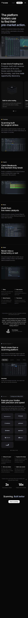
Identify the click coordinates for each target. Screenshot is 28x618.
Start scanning (14, 501)
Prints (24, 359)
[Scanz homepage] (4, 2)
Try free (19, 2)
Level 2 (12, 359)
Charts (18, 359)
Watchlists (4, 359)
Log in (13, 2)
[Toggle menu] (25, 2)
